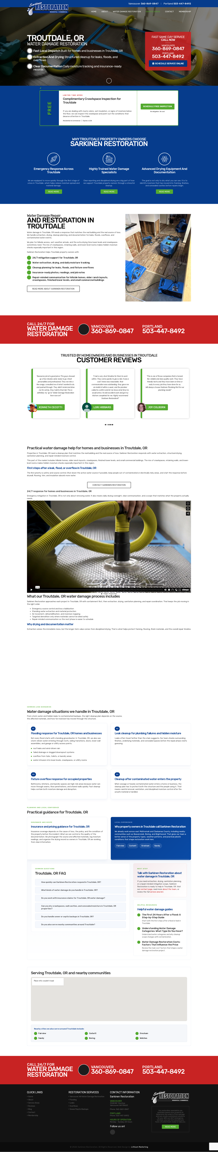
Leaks (72, 1103)
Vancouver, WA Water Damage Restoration (87, 1097)
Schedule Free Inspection (157, 106)
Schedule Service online (169, 63)
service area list (156, 892)
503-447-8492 (182, 3)
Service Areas (153, 11)
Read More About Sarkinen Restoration (53, 289)
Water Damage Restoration (127, 11)
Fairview (120, 846)
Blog (30, 1109)
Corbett (132, 846)
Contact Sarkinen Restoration (109, 485)
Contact (169, 11)
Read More (53, 192)
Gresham (145, 846)
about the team (169, 889)
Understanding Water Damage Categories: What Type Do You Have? (162, 929)
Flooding (73, 1100)
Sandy (157, 846)
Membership (185, 11)
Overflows (74, 1106)
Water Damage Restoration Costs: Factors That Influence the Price (161, 943)
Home (93, 11)
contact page (146, 889)
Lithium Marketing (139, 1147)
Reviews (31, 1106)
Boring (92, 1038)
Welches (143, 1038)
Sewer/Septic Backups (79, 1109)
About (104, 11)
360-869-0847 (149, 3)
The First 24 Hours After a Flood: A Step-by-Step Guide (161, 916)
